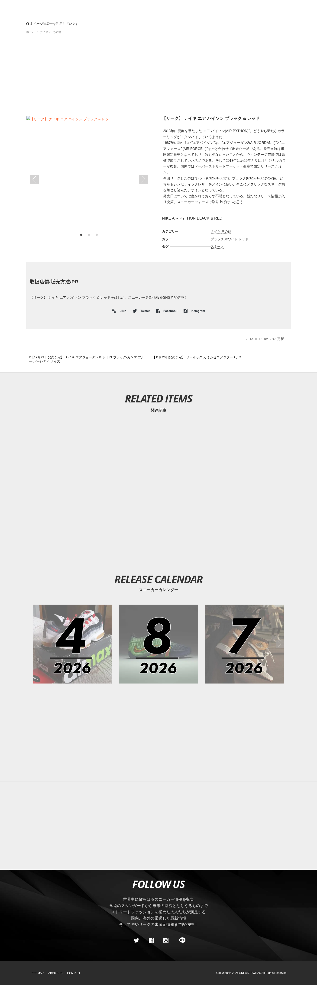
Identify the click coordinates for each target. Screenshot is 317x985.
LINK (122, 311)
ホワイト (231, 239)
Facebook (170, 311)
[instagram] (166, 940)
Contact (73, 973)
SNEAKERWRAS (250, 973)
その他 (226, 231)
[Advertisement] (158, 76)
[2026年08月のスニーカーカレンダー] (158, 644)
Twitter (145, 311)
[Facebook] (151, 940)
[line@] (181, 940)
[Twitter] (136, 940)
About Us (55, 973)
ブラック (217, 239)
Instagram (197, 311)
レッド (243, 239)
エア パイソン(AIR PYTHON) (226, 131)
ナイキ (215, 231)
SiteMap (38, 973)
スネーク (217, 246)
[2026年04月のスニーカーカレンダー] (72, 644)
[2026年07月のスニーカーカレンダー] (244, 644)
